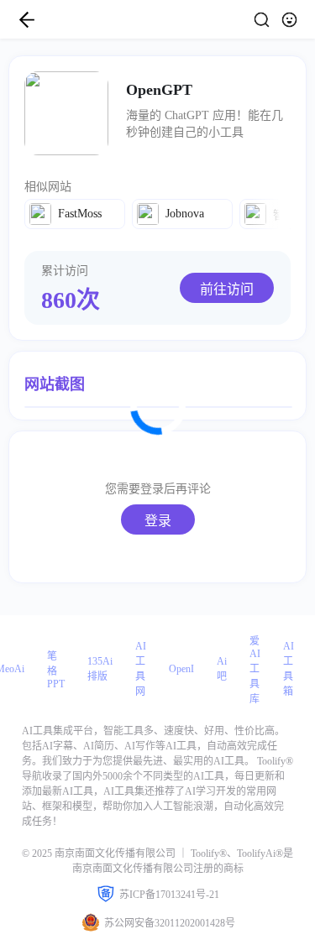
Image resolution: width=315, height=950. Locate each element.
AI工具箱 (288, 668)
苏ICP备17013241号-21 (169, 894)
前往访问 (227, 289)
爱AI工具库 (254, 670)
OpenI (181, 669)
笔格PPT (56, 670)
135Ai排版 (100, 668)
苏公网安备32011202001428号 (169, 923)
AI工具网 (140, 668)
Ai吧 (222, 668)
